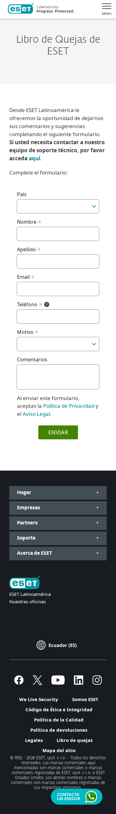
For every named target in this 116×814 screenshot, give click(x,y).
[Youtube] (58, 683)
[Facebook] (19, 683)
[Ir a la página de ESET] (41, 9)
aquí (34, 158)
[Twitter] (37, 683)
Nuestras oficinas (27, 601)
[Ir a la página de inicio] (24, 583)
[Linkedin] (78, 683)
